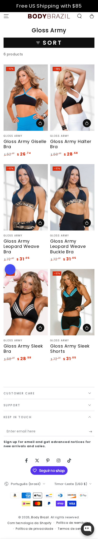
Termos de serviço (72, 529)
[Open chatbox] (87, 529)
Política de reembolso (73, 523)
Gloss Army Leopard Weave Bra (21, 246)
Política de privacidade (34, 529)
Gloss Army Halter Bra (70, 144)
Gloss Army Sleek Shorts (70, 348)
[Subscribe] (91, 431)
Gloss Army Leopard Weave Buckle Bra (68, 246)
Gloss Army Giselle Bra (25, 144)
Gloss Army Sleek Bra (23, 348)
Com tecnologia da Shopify (29, 523)
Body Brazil (40, 517)
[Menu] (6, 16)
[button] (79, 16)
